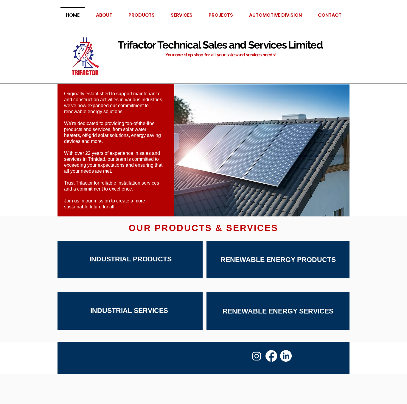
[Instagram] (256, 356)
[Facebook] (271, 356)
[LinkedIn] (286, 356)
